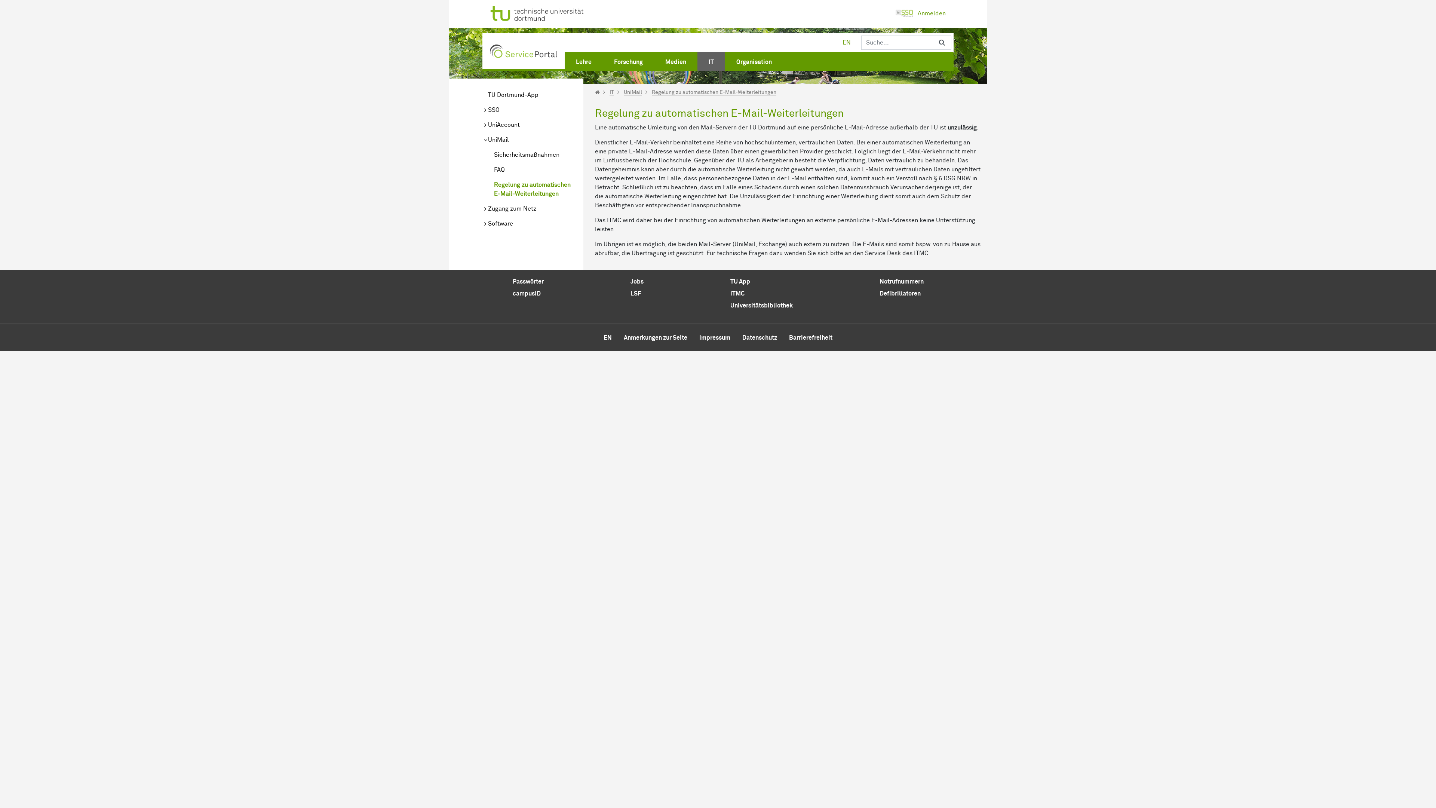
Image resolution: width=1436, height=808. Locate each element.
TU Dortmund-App (513, 95)
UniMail (498, 140)
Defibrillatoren (900, 294)
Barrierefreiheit (810, 338)
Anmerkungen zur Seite (655, 338)
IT (612, 92)
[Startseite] (597, 92)
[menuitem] (584, 61)
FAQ (499, 170)
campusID (527, 294)
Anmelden (932, 13)
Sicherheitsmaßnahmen (526, 155)
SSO (494, 110)
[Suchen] (942, 43)
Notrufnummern (902, 282)
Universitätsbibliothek (761, 306)
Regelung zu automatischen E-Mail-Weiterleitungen (532, 189)
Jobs (637, 282)
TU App (740, 282)
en (847, 43)
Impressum (714, 338)
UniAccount (504, 125)
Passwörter (528, 282)
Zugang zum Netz (512, 209)
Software (500, 224)
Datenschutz (759, 338)
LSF (635, 294)
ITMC (737, 294)
